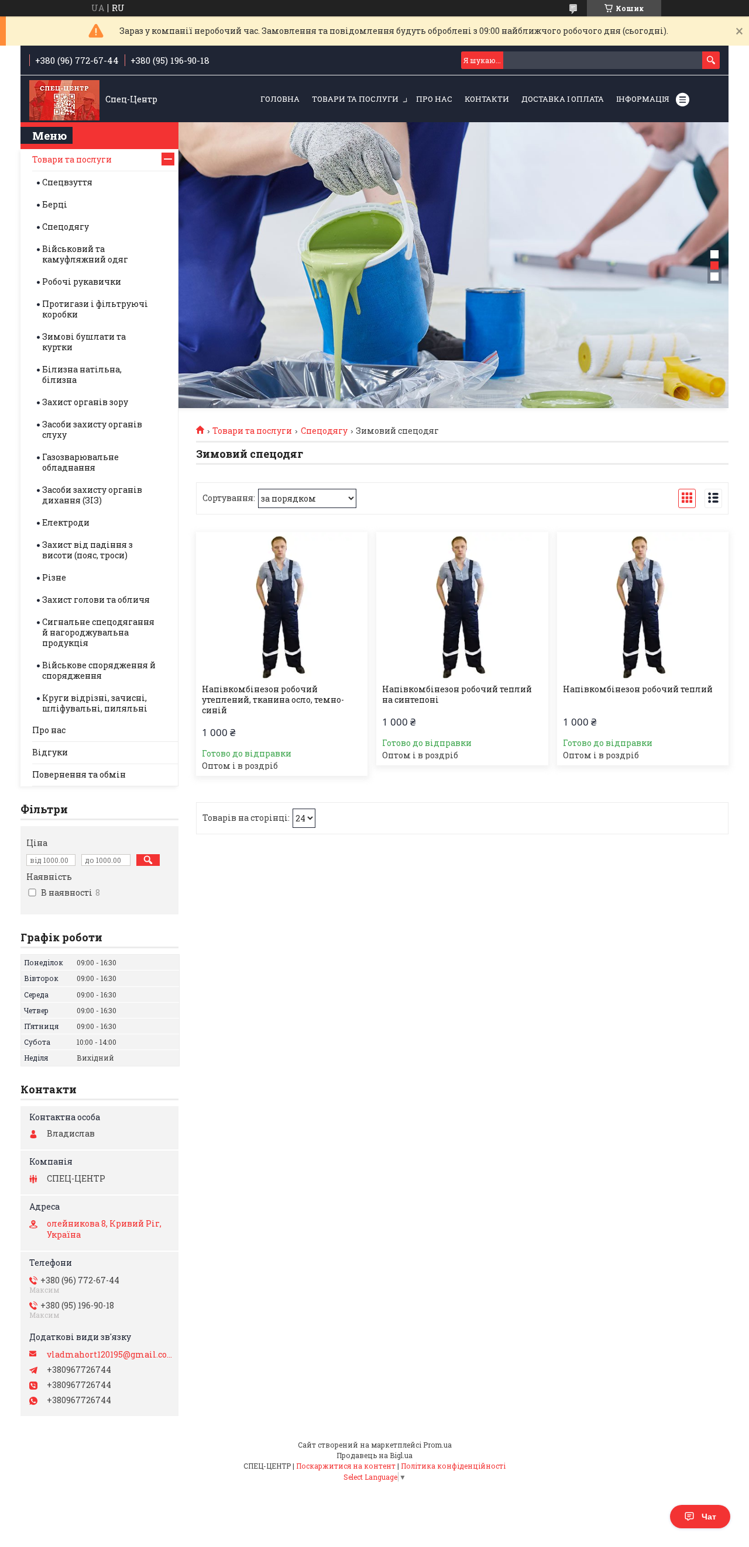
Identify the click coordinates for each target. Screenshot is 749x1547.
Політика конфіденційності (453, 1465)
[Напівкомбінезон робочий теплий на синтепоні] (462, 605)
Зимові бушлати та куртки (84, 342)
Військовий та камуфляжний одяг (85, 254)
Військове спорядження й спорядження (99, 670)
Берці (54, 204)
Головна (280, 99)
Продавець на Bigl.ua (374, 1455)
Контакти (487, 99)
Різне (54, 577)
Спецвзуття (67, 182)
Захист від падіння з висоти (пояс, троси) (87, 550)
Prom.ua (437, 1444)
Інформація (642, 99)
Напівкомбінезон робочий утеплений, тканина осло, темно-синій (273, 700)
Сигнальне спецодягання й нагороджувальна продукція (98, 632)
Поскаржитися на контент (346, 1465)
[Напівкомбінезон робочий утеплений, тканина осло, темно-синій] (281, 605)
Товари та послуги (355, 99)
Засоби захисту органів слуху (92, 429)
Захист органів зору (85, 402)
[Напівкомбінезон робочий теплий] (643, 605)
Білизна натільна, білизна (82, 374)
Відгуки (50, 752)
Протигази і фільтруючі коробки (95, 309)
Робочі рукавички (81, 281)
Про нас (434, 99)
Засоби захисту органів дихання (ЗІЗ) (92, 495)
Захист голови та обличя (96, 599)
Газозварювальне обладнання (80, 462)
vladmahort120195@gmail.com (110, 1354)
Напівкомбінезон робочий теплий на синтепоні (457, 694)
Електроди (66, 522)
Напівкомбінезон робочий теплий (638, 689)
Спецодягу (324, 431)
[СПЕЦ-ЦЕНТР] (64, 99)
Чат (709, 1516)
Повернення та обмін (79, 774)
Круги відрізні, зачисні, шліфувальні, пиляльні (94, 703)
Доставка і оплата (562, 99)
